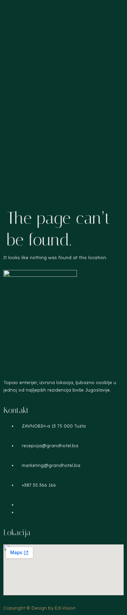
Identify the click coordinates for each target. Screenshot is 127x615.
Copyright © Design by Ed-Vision (39, 608)
